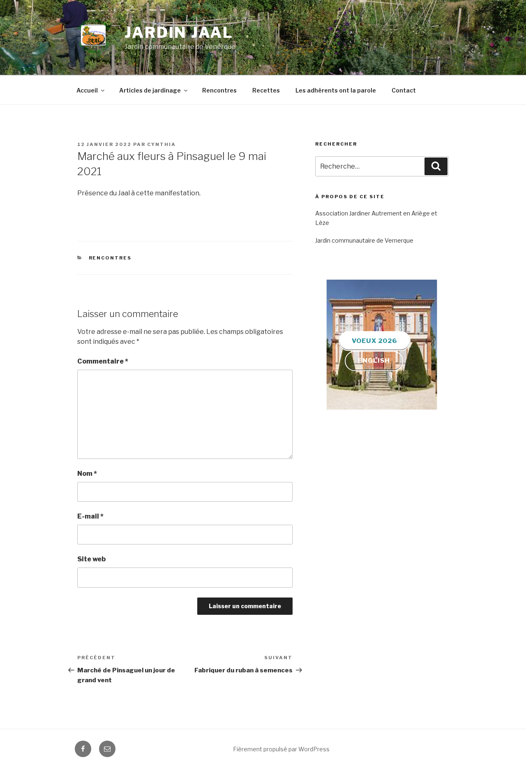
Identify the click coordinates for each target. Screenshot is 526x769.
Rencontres (219, 90)
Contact (404, 90)
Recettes (266, 90)
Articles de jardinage (150, 90)
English (374, 361)
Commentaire (102, 361)
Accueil (87, 90)
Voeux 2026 (374, 341)
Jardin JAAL (179, 32)
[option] (381, 345)
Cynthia (161, 144)
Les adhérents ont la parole (335, 90)
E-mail (90, 516)
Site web (91, 559)
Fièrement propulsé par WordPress (281, 749)
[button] (377, 397)
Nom (87, 473)
